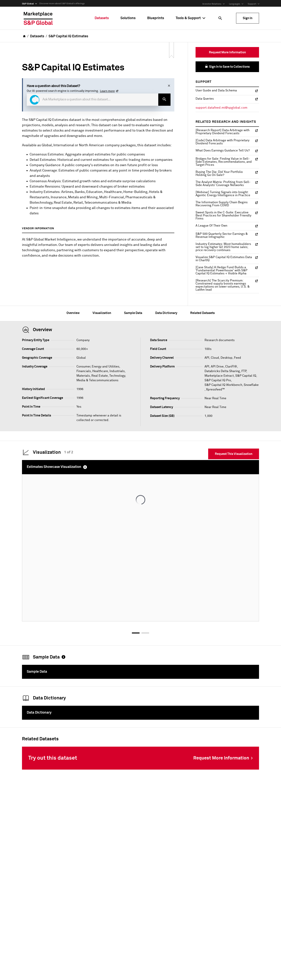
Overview (73, 313)
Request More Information (227, 52)
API (207, 366)
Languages (234, 4)
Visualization (102, 313)
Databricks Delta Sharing (222, 371)
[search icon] (220, 18)
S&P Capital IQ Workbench (223, 384)
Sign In (247, 18)
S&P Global (28, 4)
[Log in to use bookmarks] (171, 50)
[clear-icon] (169, 86)
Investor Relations (212, 4)
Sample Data (133, 313)
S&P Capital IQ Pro (218, 380)
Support (252, 4)
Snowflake (251, 384)
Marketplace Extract (219, 375)
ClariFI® (231, 366)
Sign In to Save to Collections (229, 66)
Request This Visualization (233, 453)
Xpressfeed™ (215, 389)
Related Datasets (202, 313)
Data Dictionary (166, 313)
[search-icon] (164, 99)
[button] (34, 100)
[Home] (38, 18)
